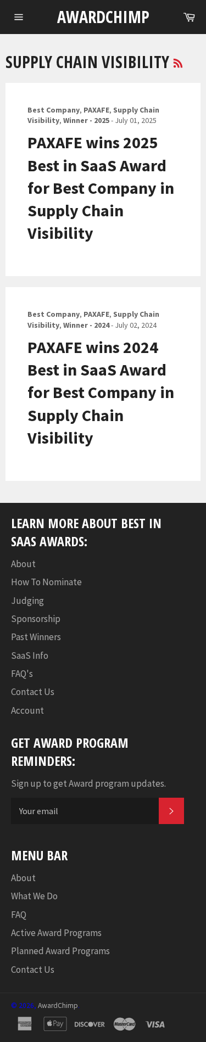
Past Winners (36, 637)
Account (27, 710)
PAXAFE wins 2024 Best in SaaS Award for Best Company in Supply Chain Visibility (100, 392)
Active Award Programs (56, 933)
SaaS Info (29, 655)
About (23, 564)
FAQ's (22, 674)
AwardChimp (103, 16)
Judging (27, 601)
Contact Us (32, 692)
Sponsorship (35, 619)
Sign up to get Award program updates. (88, 783)
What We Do (34, 896)
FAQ (18, 915)
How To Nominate (46, 582)
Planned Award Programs (60, 951)
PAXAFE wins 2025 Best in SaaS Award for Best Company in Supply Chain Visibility (100, 187)
